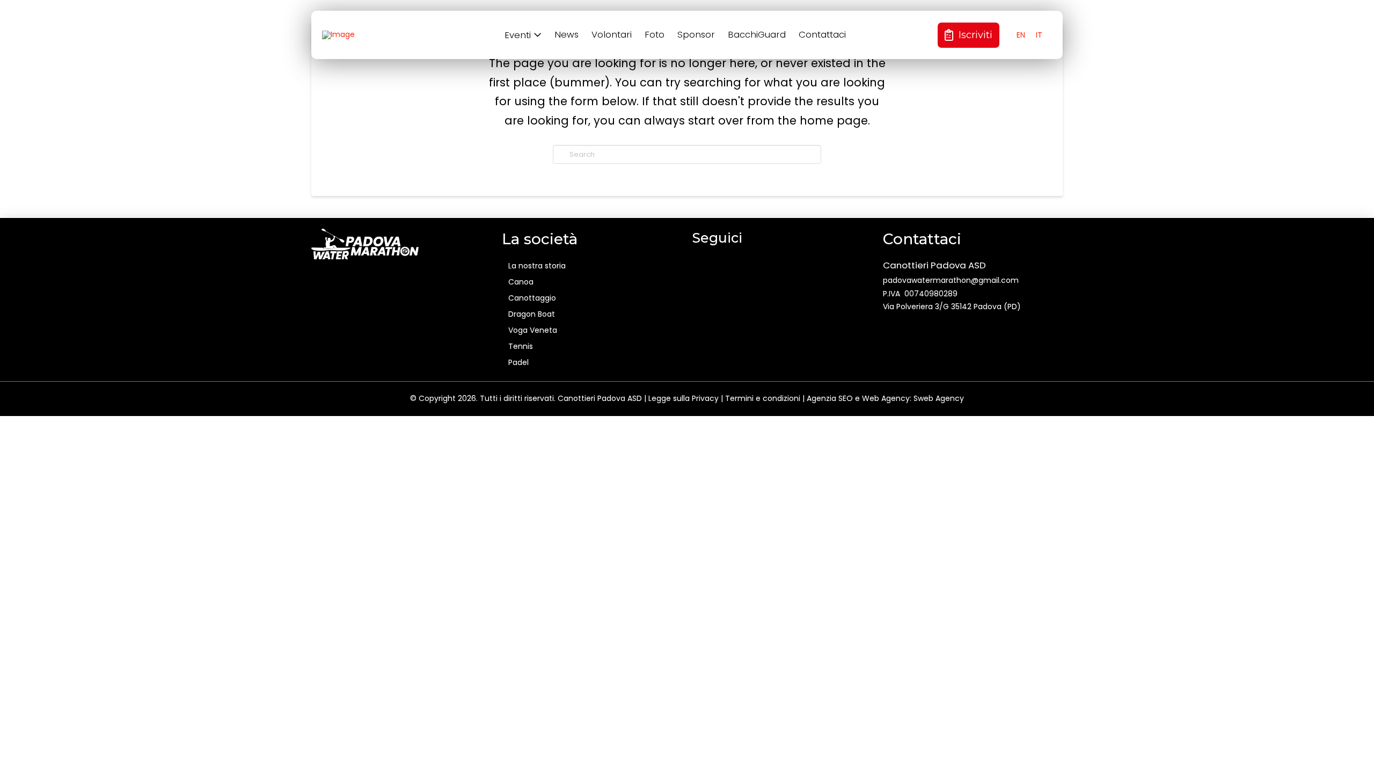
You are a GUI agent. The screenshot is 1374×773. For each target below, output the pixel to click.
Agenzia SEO (830, 398)
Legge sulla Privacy (683, 398)
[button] (524, 35)
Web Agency (886, 398)
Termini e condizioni (762, 398)
